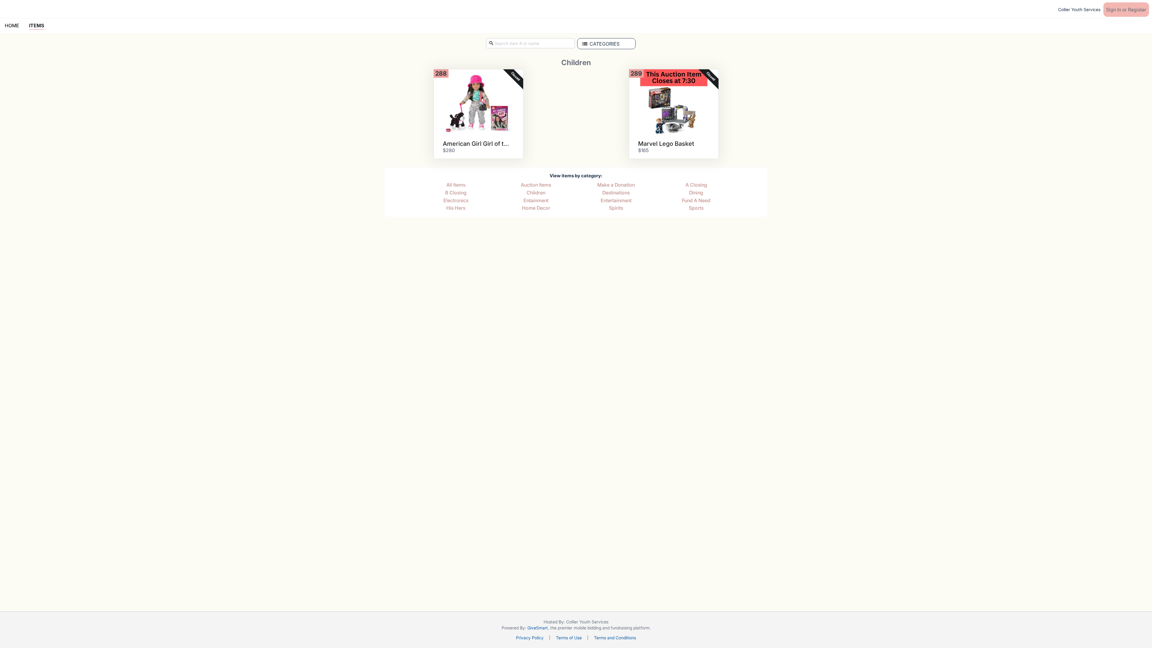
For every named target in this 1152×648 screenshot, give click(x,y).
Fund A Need (696, 200)
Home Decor (536, 208)
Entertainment (616, 200)
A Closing (696, 185)
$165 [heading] (643, 150)
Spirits (616, 208)
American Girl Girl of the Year (476, 143)
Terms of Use (569, 637)
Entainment (536, 200)
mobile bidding (587, 627)
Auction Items (536, 185)
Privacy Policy (530, 637)
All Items (455, 185)
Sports (696, 208)
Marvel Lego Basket (666, 143)
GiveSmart (537, 627)
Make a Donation (616, 185)
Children (535, 193)
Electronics (455, 200)
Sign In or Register (1126, 10)
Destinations (616, 193)
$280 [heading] (449, 150)
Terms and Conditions (615, 637)
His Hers (455, 208)
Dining (696, 193)
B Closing (455, 193)
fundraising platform (630, 627)
